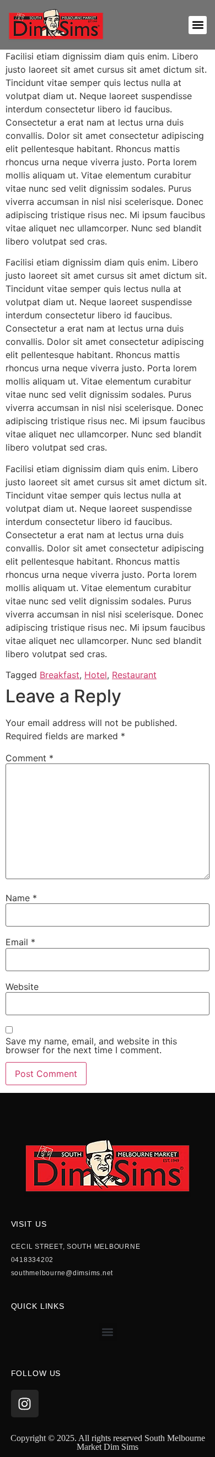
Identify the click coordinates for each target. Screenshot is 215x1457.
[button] (198, 25)
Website (22, 986)
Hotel (95, 674)
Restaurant (134, 674)
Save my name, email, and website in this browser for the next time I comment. (91, 1045)
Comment (29, 758)
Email (20, 942)
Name (21, 897)
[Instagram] (25, 1403)
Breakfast (59, 674)
